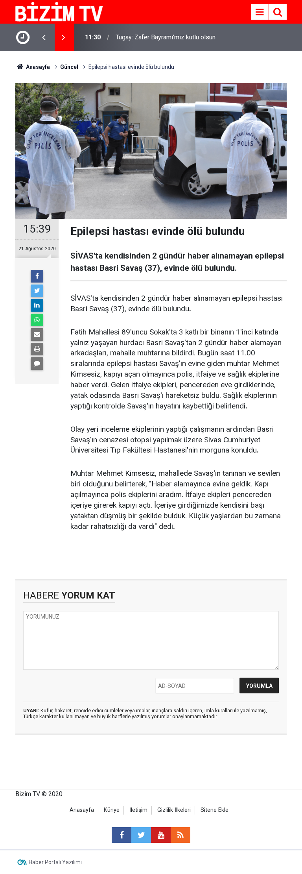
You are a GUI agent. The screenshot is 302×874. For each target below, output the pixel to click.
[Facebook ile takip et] (121, 835)
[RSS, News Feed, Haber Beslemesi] (180, 835)
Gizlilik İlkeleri (174, 810)
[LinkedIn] (37, 305)
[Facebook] (37, 276)
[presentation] (43, 37)
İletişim (138, 810)
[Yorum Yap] (37, 363)
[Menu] (259, 12)
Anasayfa (82, 810)
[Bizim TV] (59, 11)
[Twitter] (37, 291)
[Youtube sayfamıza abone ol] (161, 835)
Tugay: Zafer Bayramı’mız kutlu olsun (165, 37)
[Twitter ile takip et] (141, 835)
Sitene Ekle (214, 810)
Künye (112, 810)
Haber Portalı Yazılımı (55, 862)
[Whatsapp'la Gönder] (37, 320)
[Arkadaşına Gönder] (37, 334)
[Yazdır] (37, 349)
